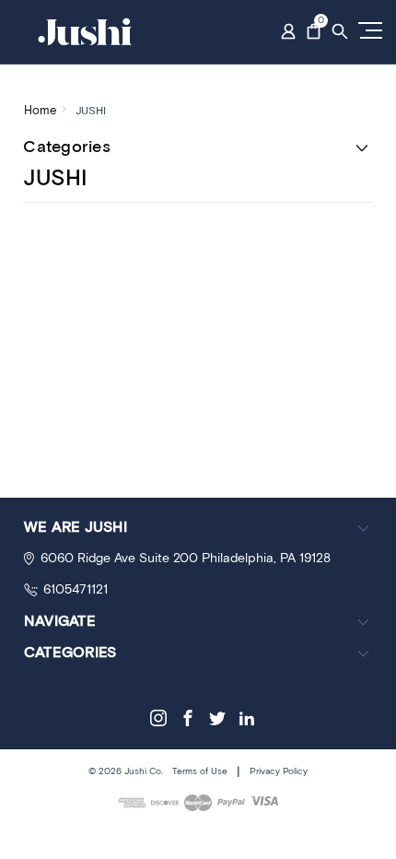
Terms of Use (199, 771)
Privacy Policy (279, 771)
